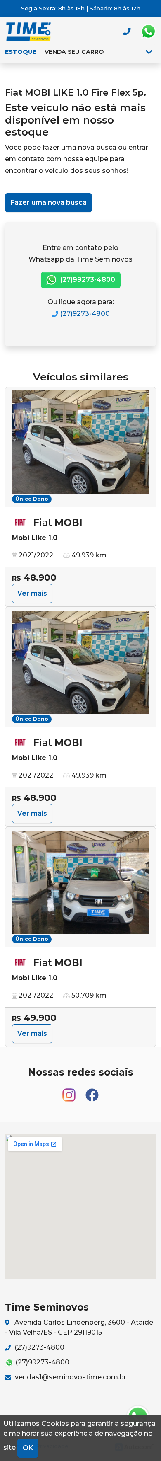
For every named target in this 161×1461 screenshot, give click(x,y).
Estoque (20, 52)
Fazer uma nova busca (48, 202)
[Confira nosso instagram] (69, 1091)
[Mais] (149, 51)
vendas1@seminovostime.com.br (69, 1377)
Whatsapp (148, 31)
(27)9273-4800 (84, 313)
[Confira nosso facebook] (92, 1091)
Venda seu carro (74, 52)
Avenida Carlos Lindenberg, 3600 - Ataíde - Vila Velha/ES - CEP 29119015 (79, 1327)
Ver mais (32, 593)
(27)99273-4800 (87, 279)
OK (28, 1448)
